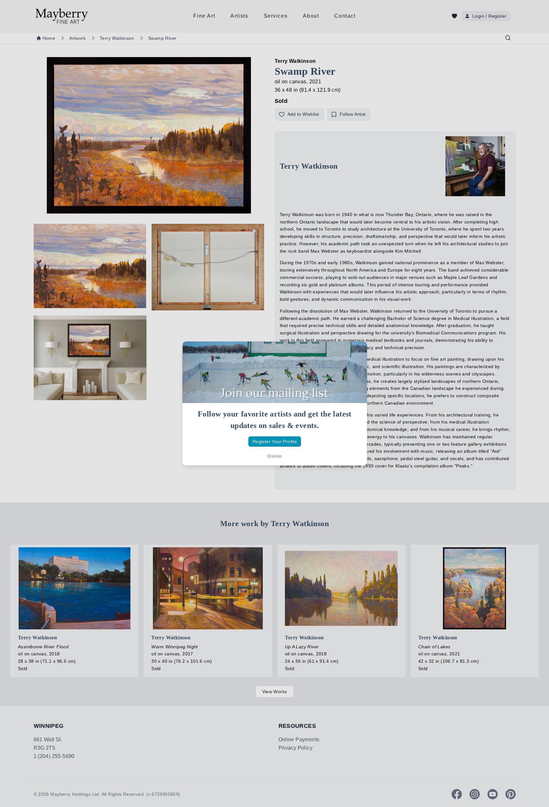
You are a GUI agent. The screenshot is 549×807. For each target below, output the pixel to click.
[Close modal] (357, 352)
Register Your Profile (274, 441)
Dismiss (274, 456)
